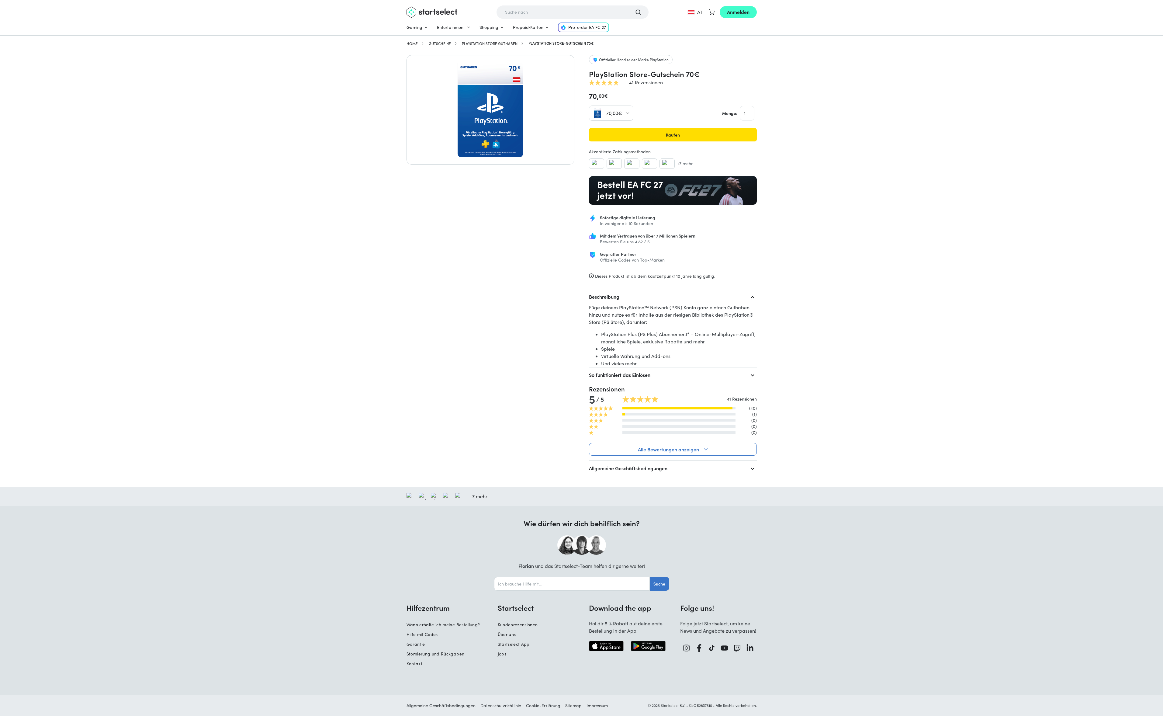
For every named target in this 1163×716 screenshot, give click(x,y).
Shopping (488, 27)
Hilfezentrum (428, 608)
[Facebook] (699, 648)
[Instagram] (686, 648)
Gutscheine (440, 43)
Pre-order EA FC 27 (587, 27)
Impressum (597, 705)
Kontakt (414, 663)
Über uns (507, 634)
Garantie (416, 644)
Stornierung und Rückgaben (436, 654)
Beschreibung (604, 296)
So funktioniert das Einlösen (619, 374)
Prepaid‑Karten (528, 27)
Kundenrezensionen (518, 624)
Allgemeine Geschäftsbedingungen (628, 468)
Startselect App (514, 644)
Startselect (516, 608)
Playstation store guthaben (489, 43)
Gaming (414, 27)
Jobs (502, 654)
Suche (659, 584)
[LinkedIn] (750, 648)
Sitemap (573, 705)
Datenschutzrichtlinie (500, 705)
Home (412, 43)
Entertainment (451, 27)
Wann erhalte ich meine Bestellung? (443, 624)
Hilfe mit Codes (422, 634)
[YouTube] (724, 648)
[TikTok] (712, 648)
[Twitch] (737, 648)
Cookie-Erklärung (543, 705)
